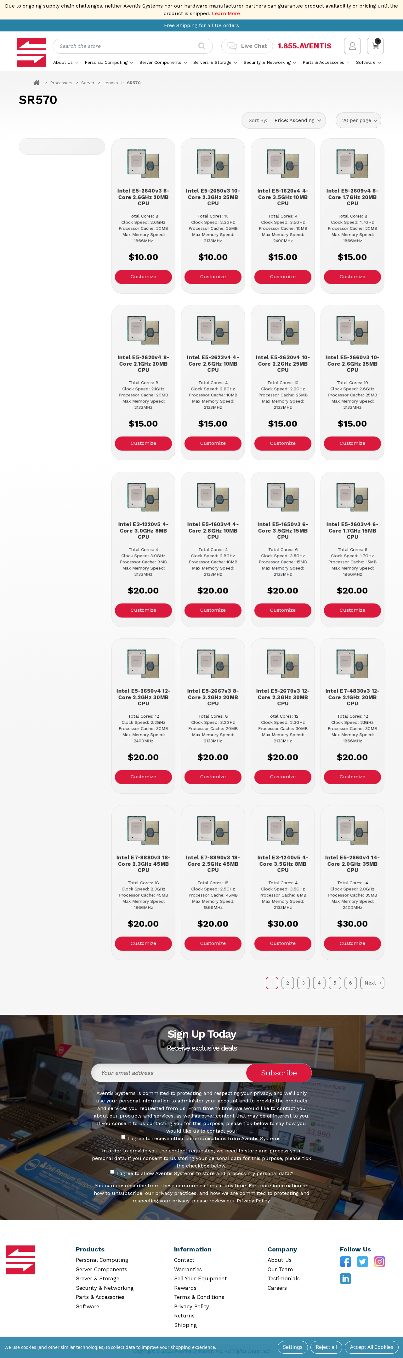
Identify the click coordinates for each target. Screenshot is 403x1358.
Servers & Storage (213, 62)
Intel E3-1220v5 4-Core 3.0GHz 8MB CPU (143, 530)
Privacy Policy (191, 1306)
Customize (143, 276)
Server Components (161, 62)
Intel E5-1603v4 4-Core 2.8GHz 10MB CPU (213, 530)
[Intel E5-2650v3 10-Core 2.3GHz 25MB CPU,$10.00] (213, 164)
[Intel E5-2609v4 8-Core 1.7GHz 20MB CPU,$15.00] (352, 164)
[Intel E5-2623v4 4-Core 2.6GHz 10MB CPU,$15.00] (213, 331)
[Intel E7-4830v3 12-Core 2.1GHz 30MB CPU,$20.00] (352, 664)
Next (371, 983)
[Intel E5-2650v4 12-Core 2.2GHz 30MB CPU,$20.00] (143, 664)
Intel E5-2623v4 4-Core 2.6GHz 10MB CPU (213, 363)
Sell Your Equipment (200, 1278)
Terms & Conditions (199, 1297)
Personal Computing (107, 62)
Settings (293, 1347)
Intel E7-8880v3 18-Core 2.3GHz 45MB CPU (143, 863)
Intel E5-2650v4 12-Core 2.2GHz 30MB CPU (143, 697)
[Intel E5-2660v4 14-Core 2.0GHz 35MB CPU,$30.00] (352, 831)
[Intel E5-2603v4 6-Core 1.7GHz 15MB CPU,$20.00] (352, 497)
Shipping (185, 1325)
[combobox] (133, 46)
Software (366, 62)
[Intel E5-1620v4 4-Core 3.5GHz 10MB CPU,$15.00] (283, 164)
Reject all (326, 1347)
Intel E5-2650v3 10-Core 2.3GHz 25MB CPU (213, 197)
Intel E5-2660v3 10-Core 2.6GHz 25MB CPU (352, 363)
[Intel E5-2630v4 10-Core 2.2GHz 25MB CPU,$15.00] (283, 331)
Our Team (280, 1269)
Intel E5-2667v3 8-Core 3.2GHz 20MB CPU (213, 697)
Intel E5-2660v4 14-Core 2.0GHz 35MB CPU (352, 863)
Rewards (185, 1288)
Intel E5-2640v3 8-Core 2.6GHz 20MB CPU (143, 197)
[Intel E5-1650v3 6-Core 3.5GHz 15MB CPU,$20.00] (283, 497)
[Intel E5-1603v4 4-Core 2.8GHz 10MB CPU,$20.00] (213, 497)
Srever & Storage (97, 1278)
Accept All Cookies (371, 1347)
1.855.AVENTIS (305, 46)
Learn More (226, 13)
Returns (184, 1315)
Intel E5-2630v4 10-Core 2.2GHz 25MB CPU (283, 363)
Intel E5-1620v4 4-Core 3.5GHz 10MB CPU (282, 197)
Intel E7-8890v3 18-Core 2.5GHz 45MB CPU (213, 863)
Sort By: (258, 120)
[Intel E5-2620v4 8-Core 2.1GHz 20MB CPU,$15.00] (143, 331)
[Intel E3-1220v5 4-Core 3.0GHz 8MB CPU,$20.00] (143, 497)
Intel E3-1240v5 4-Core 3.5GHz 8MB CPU (282, 863)
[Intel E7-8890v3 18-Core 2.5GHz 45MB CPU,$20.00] (213, 831)
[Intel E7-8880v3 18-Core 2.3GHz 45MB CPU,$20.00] (143, 831)
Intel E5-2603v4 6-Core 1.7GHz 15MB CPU (352, 530)
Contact (184, 1260)
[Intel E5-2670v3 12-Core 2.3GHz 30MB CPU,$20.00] (283, 664)
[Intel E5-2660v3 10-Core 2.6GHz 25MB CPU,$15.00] (352, 331)
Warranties (188, 1269)
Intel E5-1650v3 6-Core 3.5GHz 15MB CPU (283, 530)
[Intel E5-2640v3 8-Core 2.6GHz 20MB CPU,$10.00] (143, 164)
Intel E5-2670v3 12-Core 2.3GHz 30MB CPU (282, 697)
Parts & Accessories (324, 62)
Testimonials (284, 1278)
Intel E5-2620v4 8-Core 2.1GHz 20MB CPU (143, 363)
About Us (63, 62)
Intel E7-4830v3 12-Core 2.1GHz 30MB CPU (353, 697)
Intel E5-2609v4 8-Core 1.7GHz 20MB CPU (352, 197)
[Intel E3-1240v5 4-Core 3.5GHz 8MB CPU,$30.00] (283, 831)
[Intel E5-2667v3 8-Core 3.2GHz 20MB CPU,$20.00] (213, 664)
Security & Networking (268, 62)
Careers (277, 1288)
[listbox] (298, 120)
